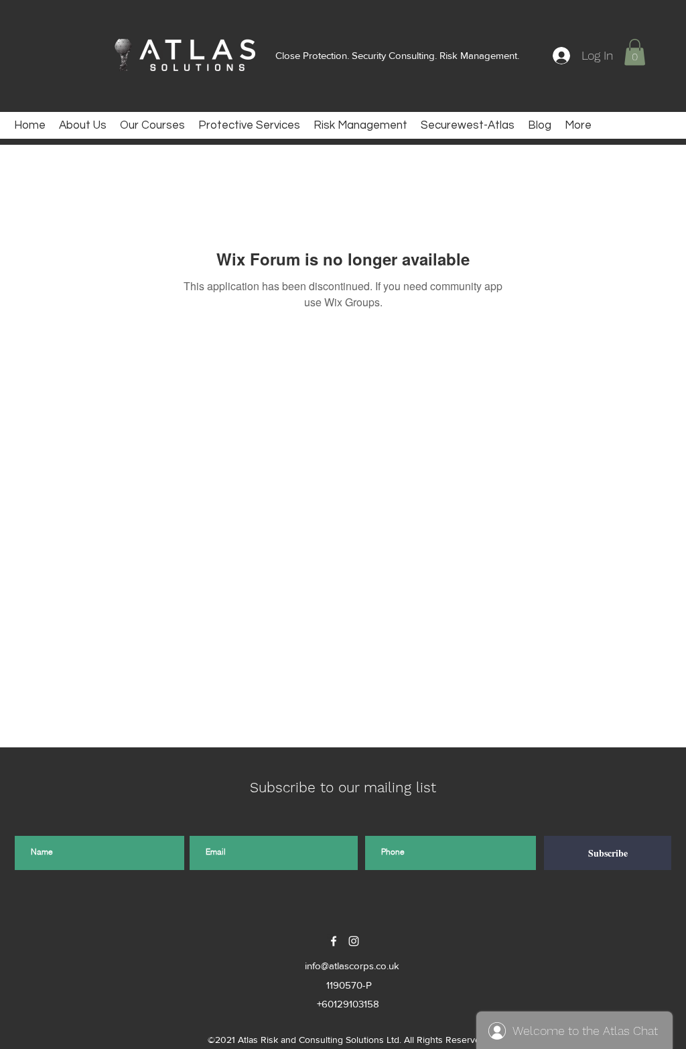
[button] (635, 52)
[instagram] (353, 941)
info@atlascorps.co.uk (352, 965)
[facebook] (333, 941)
